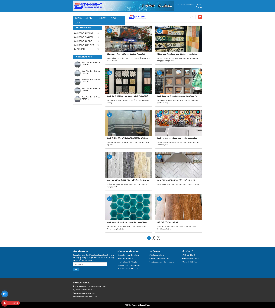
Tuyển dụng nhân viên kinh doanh (162, 262)
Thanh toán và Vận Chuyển (127, 262)
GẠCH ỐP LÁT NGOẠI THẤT (84, 45)
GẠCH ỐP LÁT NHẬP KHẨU (83, 33)
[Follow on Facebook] (194, 7)
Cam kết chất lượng (190, 262)
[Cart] (200, 17)
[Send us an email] (201, 7)
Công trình (103, 18)
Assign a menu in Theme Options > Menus (188, 5)
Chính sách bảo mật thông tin (127, 269)
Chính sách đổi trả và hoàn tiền (128, 265)
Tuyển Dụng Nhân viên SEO (159, 258)
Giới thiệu (78, 18)
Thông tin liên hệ (189, 255)
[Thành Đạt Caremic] (137, 17)
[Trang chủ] (123, 6)
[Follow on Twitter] (198, 7)
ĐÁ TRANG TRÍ (79, 49)
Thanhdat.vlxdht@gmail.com (85, 293)
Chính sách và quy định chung (128, 255)
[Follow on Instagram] (196, 7)
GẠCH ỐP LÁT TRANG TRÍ (83, 37)
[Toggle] (100, 33)
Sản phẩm (89, 18)
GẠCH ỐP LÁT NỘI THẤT (83, 41)
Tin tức (113, 18)
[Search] (74, 14)
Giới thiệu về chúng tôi (191, 258)
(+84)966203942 (86, 290)
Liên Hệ (77, 23)
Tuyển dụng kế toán (157, 255)
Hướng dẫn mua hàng (125, 258)
